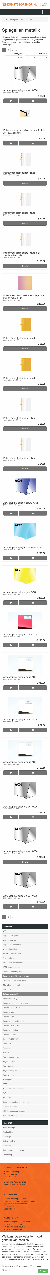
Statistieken (37, 1266)
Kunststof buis (8, 1012)
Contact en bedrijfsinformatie (15, 1198)
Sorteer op (43, 53)
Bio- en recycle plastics (12, 953)
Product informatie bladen (14, 1226)
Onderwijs (7, 1136)
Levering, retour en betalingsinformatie (19, 1201)
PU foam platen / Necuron (13, 1088)
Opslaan (43, 1271)
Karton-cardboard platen (12, 971)
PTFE (5, 1084)
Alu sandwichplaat (10, 949)
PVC (4, 1093)
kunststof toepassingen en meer (17, 1221)
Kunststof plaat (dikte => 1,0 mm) (16, 976)
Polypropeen (8, 1066)
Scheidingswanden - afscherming (16, 1102)
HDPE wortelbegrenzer (12, 967)
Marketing (8, 1270)
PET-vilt (6, 1052)
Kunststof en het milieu (13, 1224)
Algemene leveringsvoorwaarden (17, 1203)
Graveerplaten (8, 958)
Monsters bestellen (10, 1115)
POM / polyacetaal (10, 1079)
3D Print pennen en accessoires (15, 1111)
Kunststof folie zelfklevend (13, 1021)
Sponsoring (7, 1154)
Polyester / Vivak (9, 1061)
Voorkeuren (23, 1266)
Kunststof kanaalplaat (11, 1007)
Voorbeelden (8, 1132)
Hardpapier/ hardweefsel (13, 962)
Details (25, 183)
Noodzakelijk (9, 1266)
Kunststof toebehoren (11, 1030)
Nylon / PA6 (7, 1043)
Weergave (18, 53)
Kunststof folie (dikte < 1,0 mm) (15, 1003)
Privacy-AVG (9, 1206)
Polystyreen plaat (10, 1075)
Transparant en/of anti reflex (14, 980)
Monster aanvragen (11, 998)
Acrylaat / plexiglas (10, 935)
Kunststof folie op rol (11, 1025)
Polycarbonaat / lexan (11, 1057)
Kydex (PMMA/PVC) (11, 1039)
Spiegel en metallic (10, 994)
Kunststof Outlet (9, 1034)
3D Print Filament (10, 1106)
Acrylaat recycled (9, 940)
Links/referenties (10, 1208)
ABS (4, 931)
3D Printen (7, 1145)
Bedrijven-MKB (9, 1141)
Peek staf (6, 1048)
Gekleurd (7, 989)
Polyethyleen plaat (10, 1070)
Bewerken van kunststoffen (13, 1150)
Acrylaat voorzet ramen (12, 944)
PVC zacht (7, 1097)
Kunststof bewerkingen (13, 1229)
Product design (9, 1127)
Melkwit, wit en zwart (11, 985)
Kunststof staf (8, 1016)
